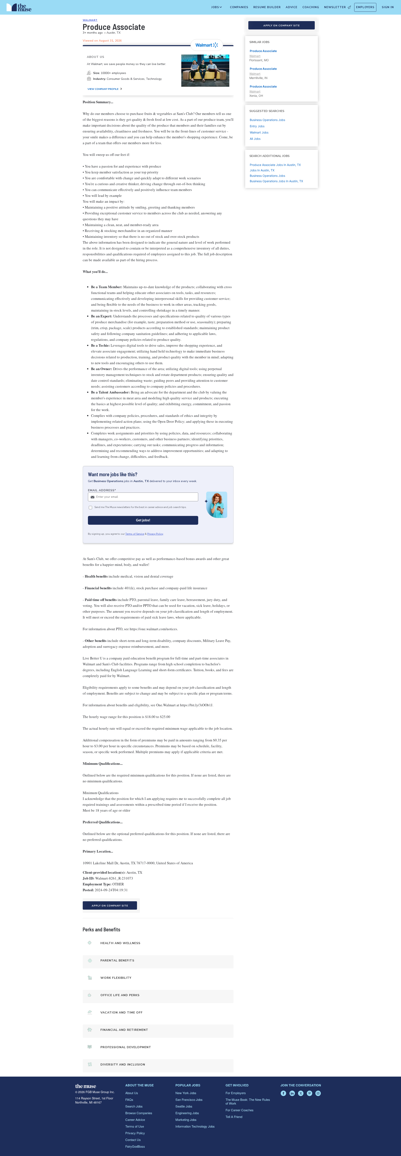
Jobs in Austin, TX (262, 170)
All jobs (255, 138)
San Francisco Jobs (189, 1099)
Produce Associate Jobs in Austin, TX (275, 165)
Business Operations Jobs (267, 175)
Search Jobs (134, 1106)
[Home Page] (19, 8)
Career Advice (135, 1119)
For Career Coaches (240, 1110)
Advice (291, 7)
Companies (239, 7)
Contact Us (133, 1139)
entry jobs (257, 126)
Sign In (388, 7)
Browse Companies (138, 1113)
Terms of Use (134, 1126)
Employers (365, 7)
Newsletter (335, 7)
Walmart (90, 20)
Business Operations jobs (267, 120)
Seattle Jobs (183, 1106)
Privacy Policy (155, 534)
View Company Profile (103, 89)
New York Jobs (185, 1093)
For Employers (236, 1093)
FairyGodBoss (135, 1146)
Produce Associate (263, 51)
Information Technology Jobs (195, 1126)
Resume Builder (267, 7)
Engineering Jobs (187, 1113)
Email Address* (102, 490)
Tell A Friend (234, 1116)
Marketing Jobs (186, 1119)
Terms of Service (134, 534)
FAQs (129, 1099)
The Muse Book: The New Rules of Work (248, 1101)
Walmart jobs (259, 132)
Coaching (310, 7)
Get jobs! (143, 520)
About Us (131, 1093)
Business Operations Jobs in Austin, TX (276, 181)
